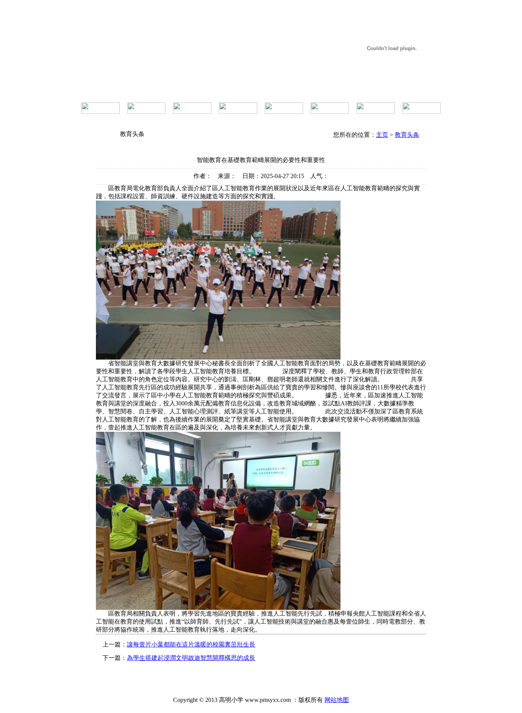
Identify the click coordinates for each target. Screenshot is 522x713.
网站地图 (336, 700)
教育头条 (407, 134)
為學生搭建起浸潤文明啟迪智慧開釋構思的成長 (191, 658)
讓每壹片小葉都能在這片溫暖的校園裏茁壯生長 (191, 644)
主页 (382, 134)
